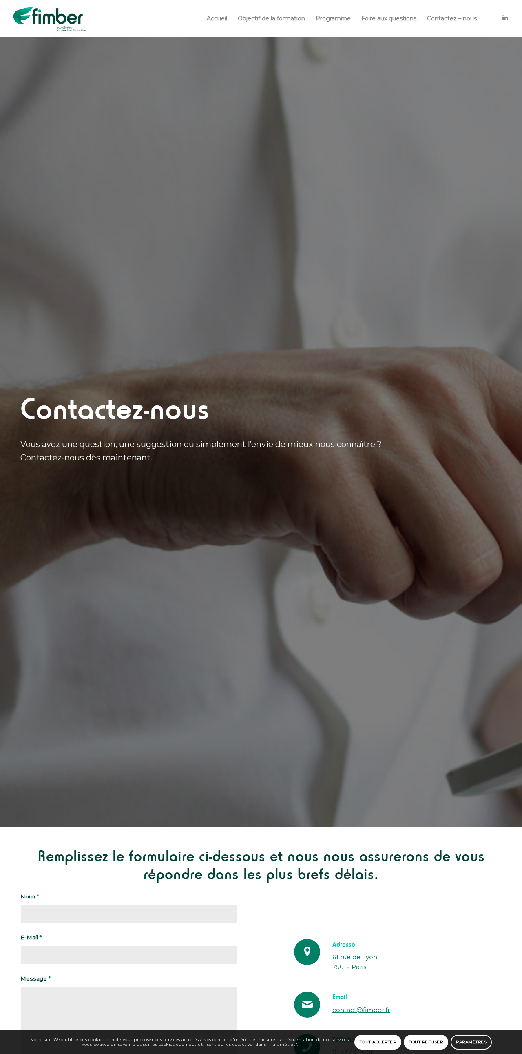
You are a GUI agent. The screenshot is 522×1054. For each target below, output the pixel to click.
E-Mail (31, 937)
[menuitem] (216, 18)
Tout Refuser (426, 1042)
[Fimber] (50, 18)
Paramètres (471, 1042)
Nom (29, 896)
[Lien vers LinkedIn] (505, 18)
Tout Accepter (378, 1042)
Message (35, 978)
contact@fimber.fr (361, 1010)
